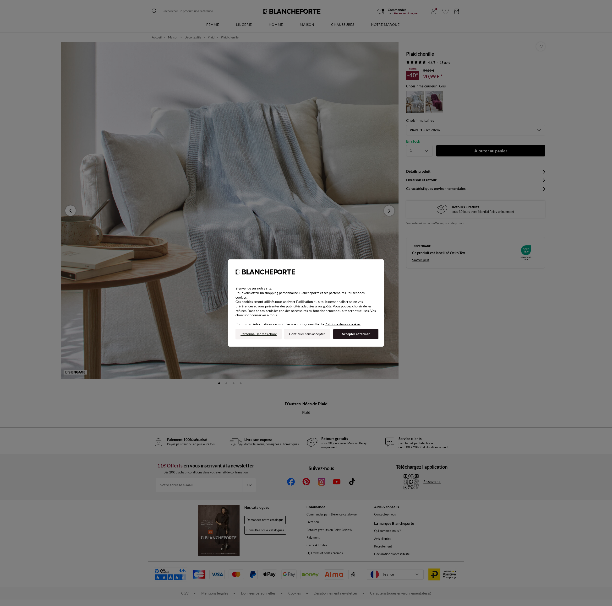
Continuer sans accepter (307, 334)
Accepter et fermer (356, 334)
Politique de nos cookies (343, 324)
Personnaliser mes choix (258, 334)
